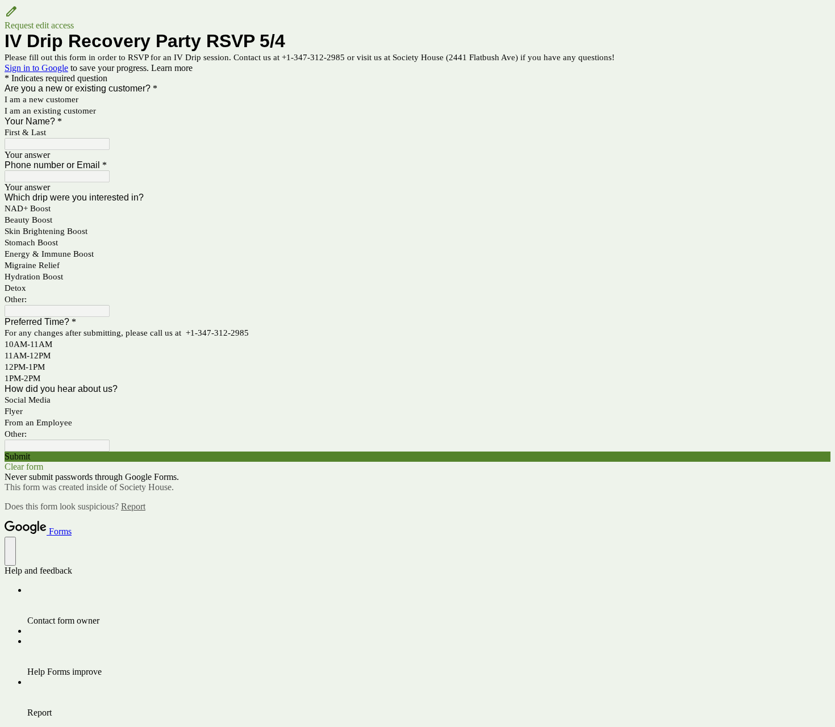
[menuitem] (428, 605)
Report (133, 506)
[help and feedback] (10, 551)
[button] (417, 18)
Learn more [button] (172, 68)
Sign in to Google (36, 68)
